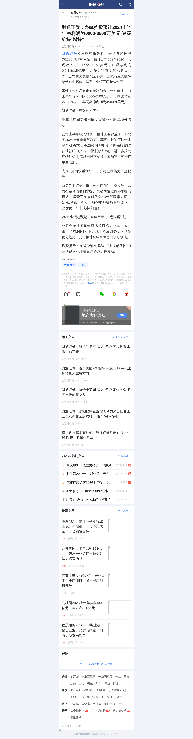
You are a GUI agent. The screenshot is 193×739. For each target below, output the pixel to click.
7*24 (99, 683)
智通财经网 (68, 46)
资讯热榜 (76, 717)
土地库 (97, 703)
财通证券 (69, 54)
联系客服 (89, 283)
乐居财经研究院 (118, 690)
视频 (90, 683)
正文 (78, 726)
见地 (73, 697)
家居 (126, 676)
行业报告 (123, 703)
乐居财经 (66, 726)
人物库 (86, 703)
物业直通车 (89, 676)
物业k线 (100, 690)
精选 (115, 683)
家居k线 (88, 690)
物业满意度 (105, 676)
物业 (118, 676)
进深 (81, 697)
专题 (107, 683)
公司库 (74, 703)
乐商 (73, 683)
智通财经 (69, 264)
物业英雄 (92, 697)
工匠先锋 (106, 697)
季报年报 (109, 703)
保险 (83, 264)
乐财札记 (121, 697)
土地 (81, 683)
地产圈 (74, 676)
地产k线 (75, 690)
